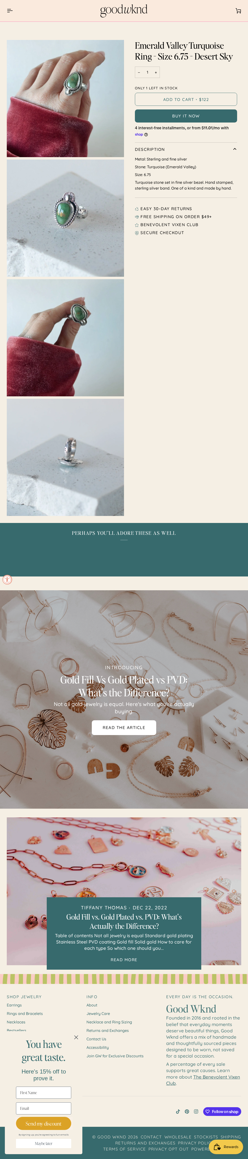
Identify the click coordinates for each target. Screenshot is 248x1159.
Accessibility (97, 1047)
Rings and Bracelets (25, 1013)
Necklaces (16, 1022)
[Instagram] (196, 1111)
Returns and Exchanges (107, 1030)
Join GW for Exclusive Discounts (115, 1055)
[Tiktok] (178, 1111)
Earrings (14, 1005)
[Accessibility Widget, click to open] (7, 579)
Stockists (206, 1136)
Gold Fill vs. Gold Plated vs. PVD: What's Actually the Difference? (124, 921)
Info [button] (91, 996)
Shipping (231, 1136)
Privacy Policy (196, 1142)
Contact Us (96, 1038)
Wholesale (178, 1136)
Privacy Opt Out (168, 1148)
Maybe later (43, 1143)
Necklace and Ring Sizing (109, 1022)
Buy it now (186, 115)
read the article (124, 727)
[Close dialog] (76, 1037)
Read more (124, 959)
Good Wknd (111, 1136)
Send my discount (44, 1123)
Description (150, 149)
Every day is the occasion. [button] (199, 996)
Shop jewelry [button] (24, 996)
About (91, 1005)
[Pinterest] (187, 1111)
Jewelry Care (98, 1013)
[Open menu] (14, 11)
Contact (151, 1136)
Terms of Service (124, 1148)
